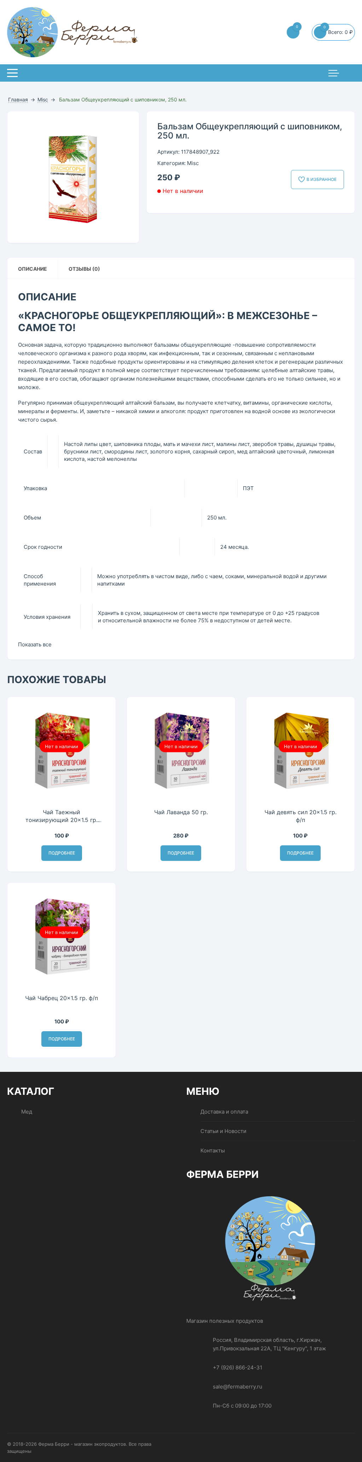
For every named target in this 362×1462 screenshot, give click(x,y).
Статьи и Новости (223, 1131)
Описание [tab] (32, 269)
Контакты (212, 1150)
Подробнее (61, 853)
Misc (42, 99)
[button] (126, 123)
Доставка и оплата (224, 1111)
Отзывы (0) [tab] (84, 269)
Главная (18, 99)
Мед (26, 1111)
